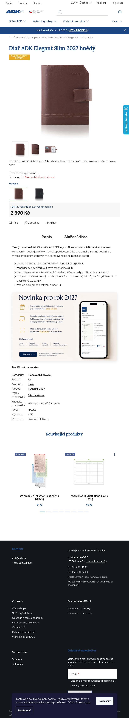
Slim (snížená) (36, 395)
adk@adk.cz (19, 558)
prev (11, 481)
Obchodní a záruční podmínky (27, 617)
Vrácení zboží (19, 627)
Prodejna (23, 3)
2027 (42, 388)
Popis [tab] (47, 236)
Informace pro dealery (79, 608)
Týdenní (33, 388)
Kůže (31, 384)
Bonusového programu (41, 206)
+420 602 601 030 (22, 562)
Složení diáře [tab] (75, 236)
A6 (29, 379)
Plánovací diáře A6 (39, 374)
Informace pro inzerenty (80, 613)
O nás (9, 3)
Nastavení (24, 710)
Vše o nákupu (19, 608)
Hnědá (32, 409)
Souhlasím (104, 701)
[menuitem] (17, 21)
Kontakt (38, 3)
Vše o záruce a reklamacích (26, 622)
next (117, 481)
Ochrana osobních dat (23, 632)
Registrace (117, 2)
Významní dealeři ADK (23, 636)
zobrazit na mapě (95, 561)
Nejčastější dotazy (22, 613)
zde (87, 702)
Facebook (17, 659)
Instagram (17, 664)
